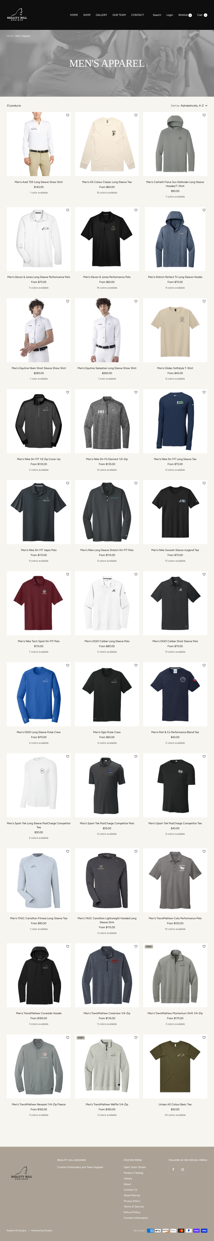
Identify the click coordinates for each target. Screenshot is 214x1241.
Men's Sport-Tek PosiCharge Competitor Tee (175, 823)
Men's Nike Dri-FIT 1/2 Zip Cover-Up (38, 459)
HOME (74, 15)
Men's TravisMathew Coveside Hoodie (39, 1013)
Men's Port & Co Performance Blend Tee (175, 732)
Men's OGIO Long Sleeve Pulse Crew (39, 732)
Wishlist (184, 15)
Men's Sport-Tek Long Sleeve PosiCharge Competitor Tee (39, 825)
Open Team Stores (135, 1167)
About (127, 1184)
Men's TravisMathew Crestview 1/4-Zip (107, 1013)
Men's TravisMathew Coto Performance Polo (175, 918)
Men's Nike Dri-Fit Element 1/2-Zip (107, 459)
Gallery (128, 1178)
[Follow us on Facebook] (173, 1169)
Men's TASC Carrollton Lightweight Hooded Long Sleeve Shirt (107, 920)
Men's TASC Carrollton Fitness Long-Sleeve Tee (38, 918)
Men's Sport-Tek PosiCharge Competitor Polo (107, 823)
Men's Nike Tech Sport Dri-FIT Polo (39, 641)
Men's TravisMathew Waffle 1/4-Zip (107, 1104)
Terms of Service (134, 1206)
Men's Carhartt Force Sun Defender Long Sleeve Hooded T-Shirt (175, 184)
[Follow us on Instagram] (182, 1169)
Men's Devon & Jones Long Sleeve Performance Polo (38, 277)
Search (157, 15)
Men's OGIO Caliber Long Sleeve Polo (107, 641)
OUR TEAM (119, 15)
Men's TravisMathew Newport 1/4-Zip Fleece (39, 1104)
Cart (201, 15)
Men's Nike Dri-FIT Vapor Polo (39, 550)
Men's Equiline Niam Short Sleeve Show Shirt (39, 368)
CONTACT (137, 15)
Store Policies (132, 1195)
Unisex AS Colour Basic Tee (175, 1104)
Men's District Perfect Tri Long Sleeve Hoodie (175, 277)
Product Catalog (133, 1172)
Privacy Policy (132, 1201)
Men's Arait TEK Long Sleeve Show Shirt (39, 182)
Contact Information (136, 1217)
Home (10, 36)
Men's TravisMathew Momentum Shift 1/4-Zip (175, 1013)
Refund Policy (132, 1212)
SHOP (86, 15)
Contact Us (130, 1189)
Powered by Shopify (41, 1230)
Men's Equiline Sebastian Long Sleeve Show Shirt (107, 368)
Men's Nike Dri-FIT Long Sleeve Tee (175, 459)
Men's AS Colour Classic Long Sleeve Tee (107, 182)
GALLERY (101, 15)
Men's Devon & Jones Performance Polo (107, 277)
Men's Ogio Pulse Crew (107, 732)
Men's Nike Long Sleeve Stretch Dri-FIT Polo (106, 550)
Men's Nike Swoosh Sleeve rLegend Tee (175, 550)
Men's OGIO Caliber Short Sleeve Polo (175, 641)
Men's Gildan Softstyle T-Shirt (175, 368)
